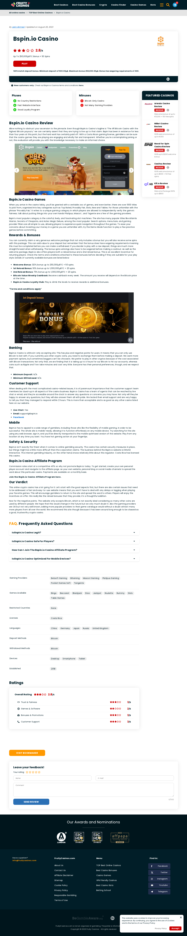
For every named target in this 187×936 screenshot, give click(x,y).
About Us (58, 865)
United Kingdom (101, 628)
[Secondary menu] (161, 4)
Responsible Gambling (65, 895)
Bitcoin (54, 638)
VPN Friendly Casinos (106, 880)
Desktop (55, 658)
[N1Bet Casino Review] (168, 130)
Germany (65, 628)
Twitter (164, 872)
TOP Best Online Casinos (41, 12)
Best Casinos (61, 4)
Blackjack (77, 593)
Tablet (82, 658)
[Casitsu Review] (168, 167)
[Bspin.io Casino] (160, 42)
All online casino (17, 12)
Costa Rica (56, 618)
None (53, 608)
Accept (175, 928)
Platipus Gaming (111, 578)
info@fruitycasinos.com (24, 860)
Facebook (18, 417)
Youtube (163, 885)
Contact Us (60, 870)
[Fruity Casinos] (25, 5)
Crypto (103, 4)
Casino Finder (118, 4)
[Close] (181, 917)
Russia (86, 628)
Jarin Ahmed (18, 27)
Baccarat (64, 593)
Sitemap (58, 880)
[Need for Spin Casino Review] (168, 150)
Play (25, 63)
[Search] (168, 4)
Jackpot (97, 593)
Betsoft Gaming (59, 578)
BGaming (75, 578)
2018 (53, 668)
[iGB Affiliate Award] (61, 837)
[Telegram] (175, 5)
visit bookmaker (27, 753)
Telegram (163, 891)
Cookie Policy (61, 885)
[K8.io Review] (168, 187)
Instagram (162, 878)
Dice (87, 593)
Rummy (120, 593)
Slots (153, 4)
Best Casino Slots (105, 885)
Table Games (58, 598)
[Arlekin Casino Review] (168, 110)
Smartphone (69, 658)
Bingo (53, 593)
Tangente (79, 583)
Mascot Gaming (91, 578)
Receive (159, 110)
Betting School (103, 890)
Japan (76, 628)
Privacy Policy (61, 890)
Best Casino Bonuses (83, 4)
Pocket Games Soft (61, 583)
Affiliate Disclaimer (63, 875)
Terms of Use (61, 900)
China (54, 628)
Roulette (109, 593)
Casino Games (138, 4)
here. (81, 85)
